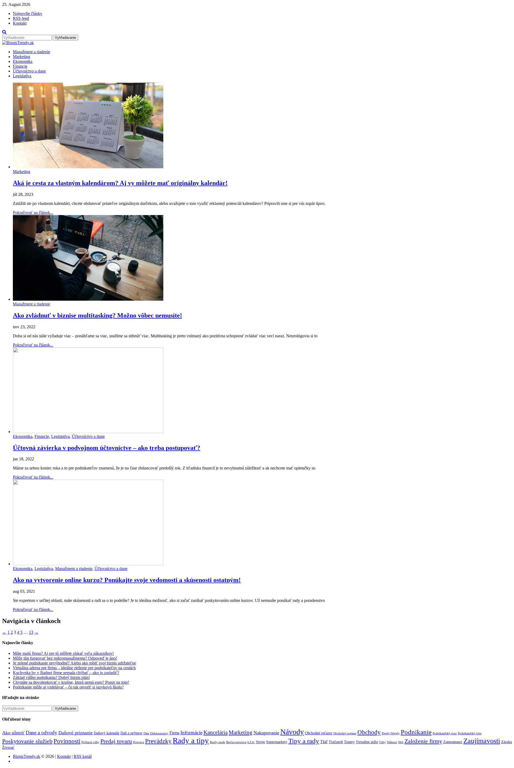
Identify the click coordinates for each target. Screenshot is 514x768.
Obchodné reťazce (318, 733)
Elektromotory (159, 733)
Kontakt (20, 23)
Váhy (382, 742)
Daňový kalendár (106, 733)
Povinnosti (67, 741)
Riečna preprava (236, 742)
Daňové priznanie (75, 732)
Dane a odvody (41, 732)
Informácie (191, 732)
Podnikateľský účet (469, 733)
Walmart (392, 742)
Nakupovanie (266, 732)
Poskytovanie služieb (27, 741)
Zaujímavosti (481, 741)
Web (400, 742)
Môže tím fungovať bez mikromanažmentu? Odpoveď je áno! (65, 658)
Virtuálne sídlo (367, 742)
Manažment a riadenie (31, 51)
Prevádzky (158, 741)
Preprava (138, 742)
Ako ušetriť (13, 732)
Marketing (21, 56)
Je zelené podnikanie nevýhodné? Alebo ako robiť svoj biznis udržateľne (74, 663)
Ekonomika (22, 61)
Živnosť (8, 748)
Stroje (260, 742)
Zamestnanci (452, 742)
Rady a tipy (191, 740)
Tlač (324, 741)
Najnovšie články (27, 13)
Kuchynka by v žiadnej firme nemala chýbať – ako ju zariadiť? (66, 672)
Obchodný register (344, 733)
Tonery (349, 742)
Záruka (506, 742)
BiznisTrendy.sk (26, 756)
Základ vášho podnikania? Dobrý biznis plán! (51, 677)
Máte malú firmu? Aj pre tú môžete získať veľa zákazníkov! (63, 653)
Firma (174, 733)
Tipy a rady (303, 740)
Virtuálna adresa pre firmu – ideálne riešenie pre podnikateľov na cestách (74, 668)
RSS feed (21, 18)
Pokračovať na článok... (33, 212)
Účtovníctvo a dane (29, 71)
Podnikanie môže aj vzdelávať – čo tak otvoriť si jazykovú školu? (68, 687)
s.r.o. (251, 742)
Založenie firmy (423, 741)
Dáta (146, 733)
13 (31, 632)
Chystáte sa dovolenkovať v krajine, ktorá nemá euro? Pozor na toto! (71, 682)
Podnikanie (416, 732)
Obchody (369, 732)
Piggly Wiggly (391, 733)
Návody (292, 732)
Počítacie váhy (90, 742)
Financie (20, 66)
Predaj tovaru (116, 741)
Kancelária (215, 732)
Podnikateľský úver (445, 733)
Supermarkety (276, 742)
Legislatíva (22, 76)
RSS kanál (83, 756)
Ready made (217, 742)
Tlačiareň (336, 742)
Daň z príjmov (131, 733)
